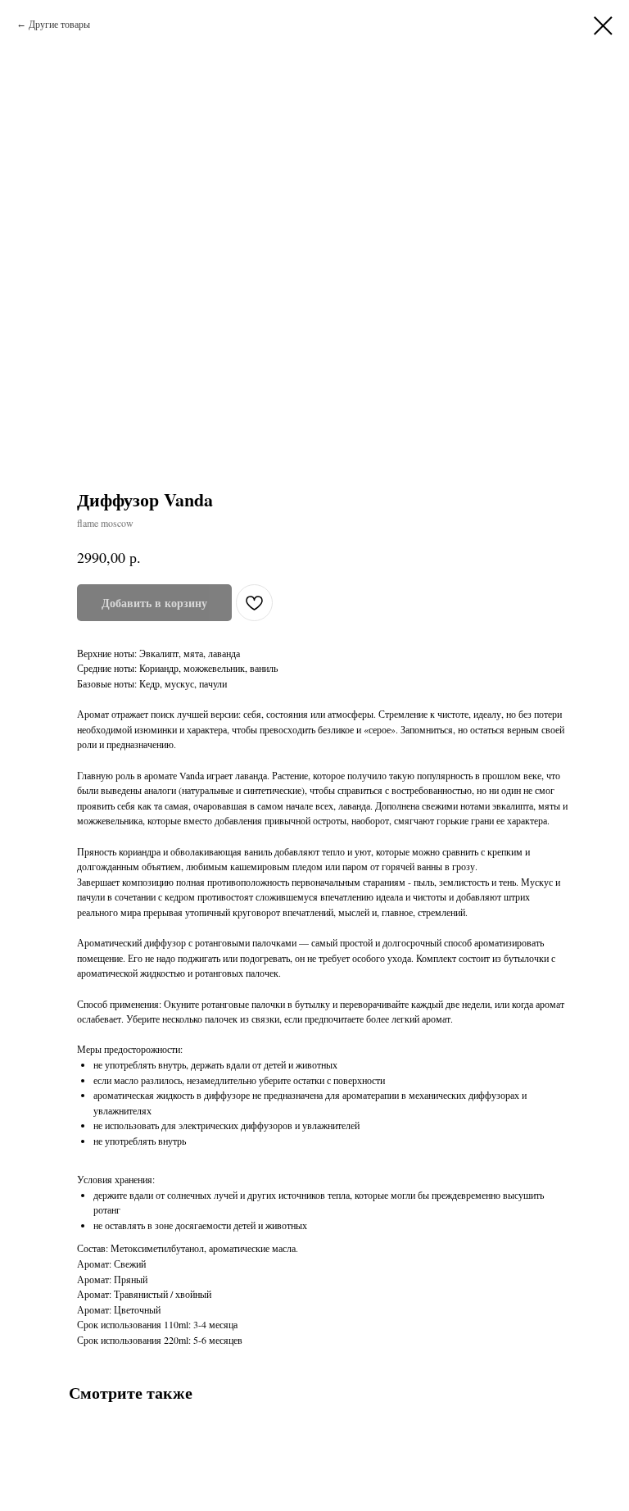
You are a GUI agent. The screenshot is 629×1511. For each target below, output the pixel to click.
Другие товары (59, 23)
